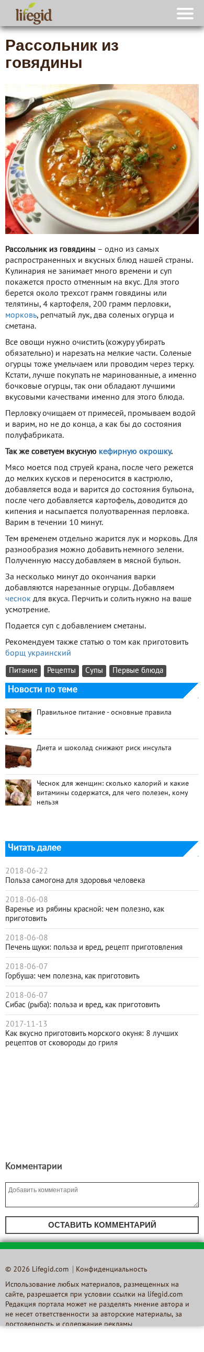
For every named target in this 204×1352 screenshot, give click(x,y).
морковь (21, 315)
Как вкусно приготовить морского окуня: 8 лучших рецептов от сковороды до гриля (91, 1038)
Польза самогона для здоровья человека (75, 880)
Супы (94, 671)
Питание (23, 671)
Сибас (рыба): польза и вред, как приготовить (82, 1005)
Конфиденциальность (112, 1269)
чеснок (18, 599)
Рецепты (61, 671)
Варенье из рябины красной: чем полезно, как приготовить (84, 914)
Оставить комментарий (102, 1224)
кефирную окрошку (135, 452)
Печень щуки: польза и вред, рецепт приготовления (94, 947)
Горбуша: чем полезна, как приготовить (72, 976)
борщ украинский (38, 653)
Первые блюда (137, 671)
